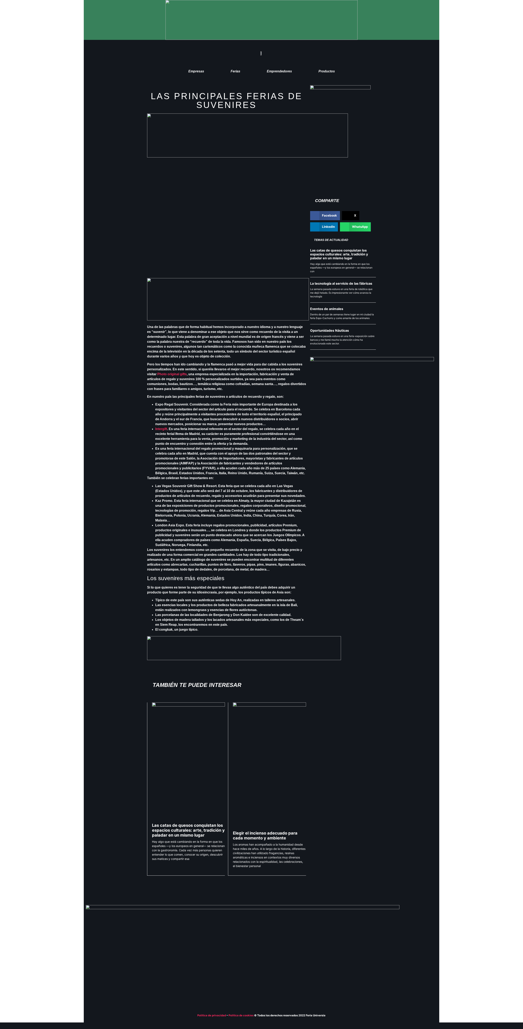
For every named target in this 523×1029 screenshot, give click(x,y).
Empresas (196, 71)
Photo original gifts (172, 374)
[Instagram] (433, 950)
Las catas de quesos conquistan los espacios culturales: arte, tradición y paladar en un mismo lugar (188, 830)
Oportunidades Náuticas (329, 330)
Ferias (235, 71)
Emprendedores (279, 71)
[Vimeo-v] (417, 950)
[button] (325, 215)
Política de (236, 1015)
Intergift (161, 429)
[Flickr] (425, 950)
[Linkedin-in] (409, 950)
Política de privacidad (211, 1015)
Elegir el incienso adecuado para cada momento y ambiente (265, 835)
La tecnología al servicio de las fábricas (341, 283)
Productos (326, 71)
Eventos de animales (326, 309)
